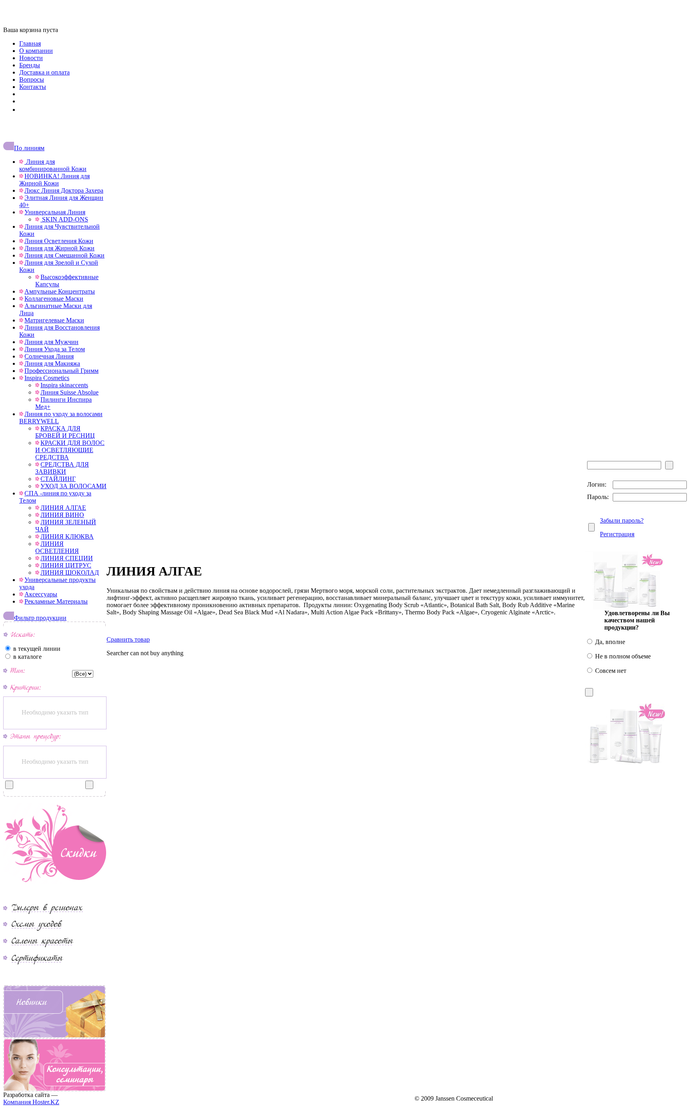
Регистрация (617, 534)
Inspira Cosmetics (46, 377)
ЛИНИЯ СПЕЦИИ (66, 558)
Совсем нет (609, 670)
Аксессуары (40, 594)
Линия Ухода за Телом (54, 349)
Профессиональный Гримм (61, 370)
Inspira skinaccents (64, 385)
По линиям (29, 148)
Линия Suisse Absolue (69, 392)
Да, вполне (609, 641)
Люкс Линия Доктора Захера (63, 190)
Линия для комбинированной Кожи (52, 165)
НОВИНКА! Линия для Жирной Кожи (54, 180)
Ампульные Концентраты (59, 291)
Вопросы (31, 79)
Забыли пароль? (622, 520)
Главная (30, 43)
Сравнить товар (128, 639)
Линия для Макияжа (52, 363)
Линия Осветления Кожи (58, 240)
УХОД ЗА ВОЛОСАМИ (73, 486)
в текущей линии (36, 648)
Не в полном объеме (622, 656)
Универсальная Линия (54, 212)
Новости (31, 57)
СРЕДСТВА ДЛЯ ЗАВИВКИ (62, 468)
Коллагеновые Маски (53, 298)
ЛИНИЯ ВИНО (62, 514)
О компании (36, 50)
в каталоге (27, 656)
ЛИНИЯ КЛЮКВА (67, 536)
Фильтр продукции (40, 617)
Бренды (29, 65)
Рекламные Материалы (56, 601)
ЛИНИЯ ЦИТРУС (65, 565)
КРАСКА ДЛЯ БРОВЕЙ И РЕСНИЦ (65, 432)
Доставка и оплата (44, 72)
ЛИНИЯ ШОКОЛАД (69, 572)
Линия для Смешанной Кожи (64, 255)
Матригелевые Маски (54, 320)
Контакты (32, 86)
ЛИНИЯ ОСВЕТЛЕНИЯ (57, 547)
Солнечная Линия (49, 356)
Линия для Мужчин (51, 341)
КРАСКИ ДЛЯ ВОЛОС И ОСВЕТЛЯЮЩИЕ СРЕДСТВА (70, 450)
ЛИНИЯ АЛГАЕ (63, 507)
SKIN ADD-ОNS (64, 219)
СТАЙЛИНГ (58, 478)
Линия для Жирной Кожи (59, 248)
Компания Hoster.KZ (31, 1102)
